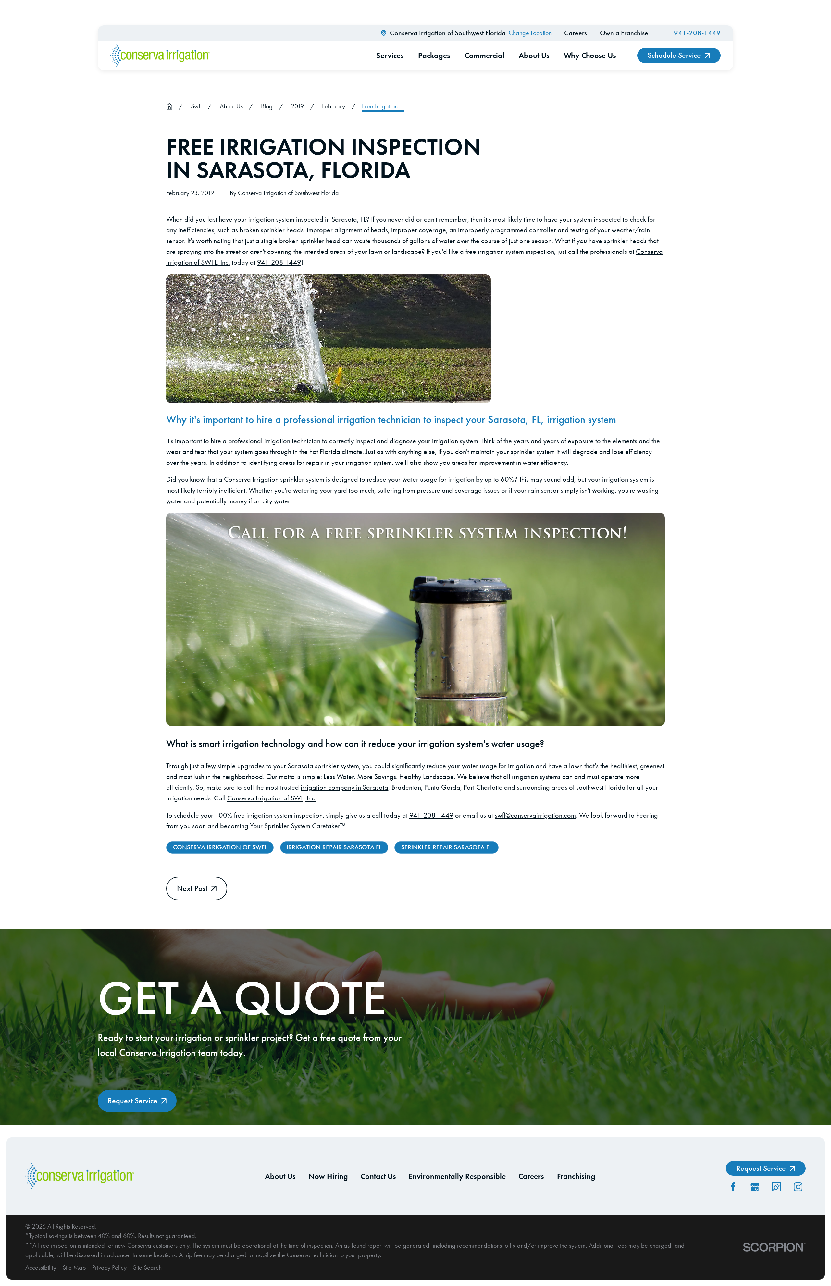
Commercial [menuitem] (484, 55)
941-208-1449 (697, 33)
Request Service (132, 1101)
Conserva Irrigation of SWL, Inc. (271, 798)
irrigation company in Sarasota (344, 787)
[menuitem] (40, 1267)
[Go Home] (169, 106)
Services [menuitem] (390, 55)
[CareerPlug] (776, 1186)
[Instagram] (798, 1186)
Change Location (530, 33)
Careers (575, 33)
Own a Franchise (624, 33)
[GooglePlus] (754, 1186)
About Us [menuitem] (534, 55)
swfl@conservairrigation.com (535, 815)
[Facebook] (733, 1186)
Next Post (192, 888)
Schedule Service (674, 55)
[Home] (160, 55)
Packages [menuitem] (434, 55)
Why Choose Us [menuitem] (590, 55)
